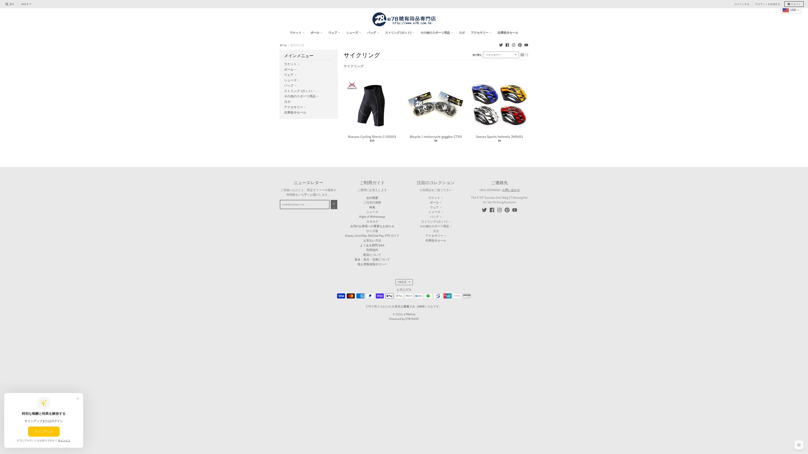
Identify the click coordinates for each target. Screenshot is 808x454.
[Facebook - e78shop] (507, 45)
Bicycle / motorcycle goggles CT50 (436, 137)
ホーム (283, 45)
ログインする (742, 4)
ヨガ (287, 102)
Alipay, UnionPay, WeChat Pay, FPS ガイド (372, 236)
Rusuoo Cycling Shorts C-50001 (372, 137)
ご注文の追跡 (372, 202)
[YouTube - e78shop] (526, 45)
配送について (372, 255)
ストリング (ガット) (298, 91)
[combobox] (791, 10)
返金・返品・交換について (372, 259)
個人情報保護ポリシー (372, 264)
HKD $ (24, 4)
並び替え (477, 54)
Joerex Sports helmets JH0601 (499, 137)
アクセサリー (293, 107)
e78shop (409, 314)
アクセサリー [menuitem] (480, 32)
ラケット (290, 64)
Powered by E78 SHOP (404, 319)
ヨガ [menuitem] (462, 32)
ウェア (289, 75)
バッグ (289, 85)
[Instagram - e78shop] (514, 45)
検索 (372, 207)
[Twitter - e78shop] (501, 45)
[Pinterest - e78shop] (520, 45)
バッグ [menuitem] (371, 32)
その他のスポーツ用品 (300, 96)
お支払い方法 (372, 240)
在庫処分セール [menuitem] (508, 32)
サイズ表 (372, 231)
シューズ (290, 80)
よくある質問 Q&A (372, 245)
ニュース (372, 212)
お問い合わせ (511, 190)
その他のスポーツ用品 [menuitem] (435, 32)
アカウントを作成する (767, 4)
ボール (289, 69)
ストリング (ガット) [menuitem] (398, 32)
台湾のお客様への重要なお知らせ (372, 226)
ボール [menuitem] (315, 32)
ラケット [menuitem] (296, 32)
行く (334, 205)
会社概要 (372, 198)
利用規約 (372, 250)
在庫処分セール (295, 112)
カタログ (372, 221)
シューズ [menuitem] (352, 32)
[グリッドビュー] (522, 55)
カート (796, 4)
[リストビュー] (526, 55)
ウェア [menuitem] (332, 32)
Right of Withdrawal (372, 217)
